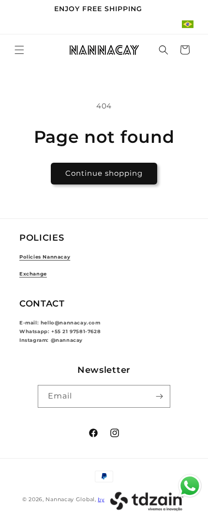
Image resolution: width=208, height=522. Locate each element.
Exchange (33, 274)
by (101, 499)
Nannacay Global (70, 499)
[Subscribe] (159, 396)
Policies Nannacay (44, 257)
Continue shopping (104, 173)
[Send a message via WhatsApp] (190, 486)
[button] (19, 50)
